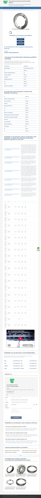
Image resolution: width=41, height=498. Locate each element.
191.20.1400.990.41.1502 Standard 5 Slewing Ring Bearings (12, 185)
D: (4, 70)
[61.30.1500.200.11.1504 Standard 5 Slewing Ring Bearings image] (21, 21)
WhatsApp (20, 41)
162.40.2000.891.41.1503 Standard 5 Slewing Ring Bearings (12, 162)
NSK (5, 360)
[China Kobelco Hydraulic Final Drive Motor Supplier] (5, 2)
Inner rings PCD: (7, 121)
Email (6, 397)
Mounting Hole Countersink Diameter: (11, 114)
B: (4, 128)
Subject (6, 402)
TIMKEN (6, 365)
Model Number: (7, 68)
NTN (5, 363)
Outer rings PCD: (7, 74)
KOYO (22, 365)
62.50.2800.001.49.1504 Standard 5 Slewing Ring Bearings (12, 171)
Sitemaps (15, 495)
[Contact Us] (38, 249)
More (21, 455)
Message (7, 407)
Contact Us (8, 495)
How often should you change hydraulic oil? (16, 439)
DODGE (22, 368)
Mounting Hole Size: (8, 79)
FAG (21, 363)
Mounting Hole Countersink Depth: (11, 117)
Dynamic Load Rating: (8, 85)
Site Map (12, 495)
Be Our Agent (20, 44)
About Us (4, 495)
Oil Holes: (6, 119)
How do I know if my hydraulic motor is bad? (16, 433)
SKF (21, 360)
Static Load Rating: (8, 124)
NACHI (5, 368)
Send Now (16, 417)
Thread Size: (6, 126)
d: (4, 131)
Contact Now (20, 39)
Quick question (6, 405)
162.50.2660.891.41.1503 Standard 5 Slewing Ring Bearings (12, 190)
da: (5, 83)
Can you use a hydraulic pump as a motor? (16, 426)
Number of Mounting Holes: (9, 72)
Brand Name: (6, 66)
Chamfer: (6, 77)
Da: (5, 81)
